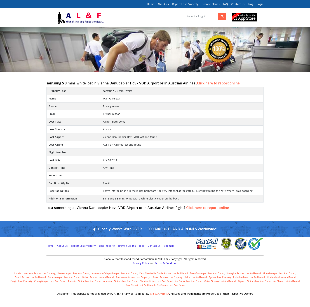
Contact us (238, 4)
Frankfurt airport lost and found (207, 273)
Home (150, 4)
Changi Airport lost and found (50, 281)
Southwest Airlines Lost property (133, 277)
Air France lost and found (188, 281)
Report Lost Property (185, 4)
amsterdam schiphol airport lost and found (114, 273)
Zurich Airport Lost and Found (30, 277)
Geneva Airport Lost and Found (64, 277)
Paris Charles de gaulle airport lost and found (163, 273)
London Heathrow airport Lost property (34, 273)
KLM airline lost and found (281, 277)
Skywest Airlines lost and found (254, 281)
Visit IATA (154, 293)
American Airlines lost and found (120, 281)
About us (163, 4)
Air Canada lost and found (171, 285)
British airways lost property (167, 277)
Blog (250, 4)
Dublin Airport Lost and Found (98, 277)
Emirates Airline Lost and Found (84, 281)
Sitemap (169, 245)
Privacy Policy (141, 263)
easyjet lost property (21, 281)
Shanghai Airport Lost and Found (243, 273)
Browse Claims (211, 4)
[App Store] (248, 17)
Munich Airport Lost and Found (279, 273)
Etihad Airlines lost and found (249, 277)
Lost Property (107, 245)
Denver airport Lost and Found (73, 273)
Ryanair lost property (220, 277)
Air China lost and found (286, 281)
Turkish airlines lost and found (156, 281)
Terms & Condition (166, 263)
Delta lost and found (195, 277)
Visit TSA (164, 293)
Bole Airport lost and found (140, 285)
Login (260, 4)
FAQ (225, 4)
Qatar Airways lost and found (220, 281)
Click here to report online (218, 83)
